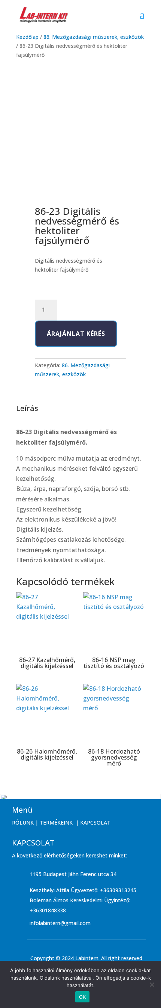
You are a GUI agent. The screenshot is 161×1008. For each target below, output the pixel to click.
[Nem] (151, 984)
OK (82, 997)
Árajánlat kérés (76, 334)
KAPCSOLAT (95, 822)
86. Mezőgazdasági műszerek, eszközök (93, 36)
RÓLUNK (23, 822)
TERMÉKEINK (56, 822)
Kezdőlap (27, 36)
